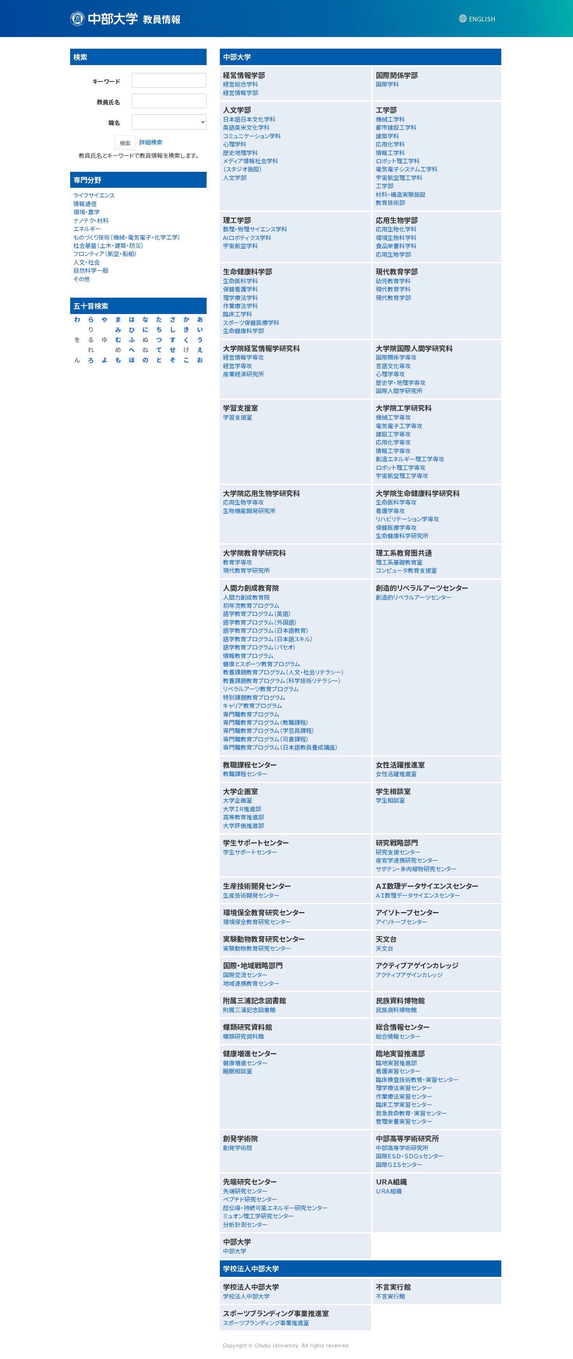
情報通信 (85, 203)
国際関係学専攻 (396, 357)
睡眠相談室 (237, 1071)
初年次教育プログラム (251, 605)
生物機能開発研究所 (249, 511)
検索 (125, 143)
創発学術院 (237, 1148)
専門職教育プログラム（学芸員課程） (269, 730)
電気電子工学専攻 (399, 426)
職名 (114, 122)
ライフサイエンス (94, 195)
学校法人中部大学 (246, 1296)
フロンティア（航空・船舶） (105, 253)
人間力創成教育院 (246, 597)
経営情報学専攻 (243, 357)
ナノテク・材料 (91, 220)
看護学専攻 (390, 511)
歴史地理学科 (240, 152)
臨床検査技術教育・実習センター (417, 1079)
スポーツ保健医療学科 (251, 322)
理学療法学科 (240, 297)
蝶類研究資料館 (243, 1036)
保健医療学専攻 (396, 527)
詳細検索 (151, 142)
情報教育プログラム (248, 655)
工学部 (384, 186)
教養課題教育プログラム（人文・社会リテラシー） (284, 672)
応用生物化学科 (396, 229)
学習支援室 (237, 417)
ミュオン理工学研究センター (258, 1216)
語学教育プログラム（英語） (257, 613)
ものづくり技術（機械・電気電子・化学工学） (127, 237)
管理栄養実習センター (404, 1121)
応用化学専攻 (393, 442)
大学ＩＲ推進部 (242, 809)
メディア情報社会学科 (250, 161)
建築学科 (387, 136)
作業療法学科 (240, 306)
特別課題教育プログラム (254, 697)
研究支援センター (398, 852)
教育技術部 (390, 202)
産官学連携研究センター (407, 860)
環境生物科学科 (396, 237)
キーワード (106, 81)
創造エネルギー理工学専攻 (410, 459)
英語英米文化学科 (246, 127)
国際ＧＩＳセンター (399, 1164)
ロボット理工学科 (398, 161)
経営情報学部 (240, 92)
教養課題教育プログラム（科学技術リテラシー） (282, 680)
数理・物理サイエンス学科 (255, 229)
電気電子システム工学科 (407, 169)
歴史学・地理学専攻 (401, 382)
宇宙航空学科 (240, 246)
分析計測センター (245, 1224)
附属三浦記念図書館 (249, 1010)
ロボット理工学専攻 (401, 467)
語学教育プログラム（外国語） (260, 622)
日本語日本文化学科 (249, 119)
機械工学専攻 (393, 417)
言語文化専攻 (393, 366)
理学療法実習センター (404, 1088)
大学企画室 (237, 800)
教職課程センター (245, 774)
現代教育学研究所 (246, 570)
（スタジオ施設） (242, 169)
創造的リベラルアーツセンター (414, 597)
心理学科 (234, 144)
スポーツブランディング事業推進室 (266, 1322)
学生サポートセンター (250, 852)
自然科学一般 (90, 270)
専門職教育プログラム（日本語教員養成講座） (280, 747)
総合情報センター (398, 1036)
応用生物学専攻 (243, 502)
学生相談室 (390, 800)
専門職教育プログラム (251, 714)
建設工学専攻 (393, 434)
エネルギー (87, 228)
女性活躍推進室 (396, 774)
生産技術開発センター (251, 895)
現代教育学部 (393, 297)
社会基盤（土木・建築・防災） (108, 245)
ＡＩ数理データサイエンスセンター (418, 895)
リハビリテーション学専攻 (407, 519)
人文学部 (234, 177)
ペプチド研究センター (250, 1199)
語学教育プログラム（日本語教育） (266, 630)
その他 (81, 279)
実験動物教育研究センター (257, 948)
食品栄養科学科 (396, 246)
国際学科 (387, 84)
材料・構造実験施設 (401, 194)
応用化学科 (390, 144)
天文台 (384, 948)
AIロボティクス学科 (247, 237)
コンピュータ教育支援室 (406, 570)
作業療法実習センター (404, 1096)
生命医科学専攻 (396, 502)
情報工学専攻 (393, 451)
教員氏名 (108, 102)
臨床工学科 (237, 314)
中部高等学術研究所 (402, 1148)
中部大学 (234, 1251)
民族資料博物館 (396, 1010)
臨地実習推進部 (396, 1063)
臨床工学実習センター (404, 1104)
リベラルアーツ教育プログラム (261, 689)
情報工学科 (390, 152)
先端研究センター (245, 1191)
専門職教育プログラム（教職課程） (266, 722)
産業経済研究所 (243, 374)
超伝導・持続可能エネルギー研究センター (275, 1208)
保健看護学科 (240, 289)
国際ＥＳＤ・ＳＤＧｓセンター (410, 1156)
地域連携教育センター (251, 983)
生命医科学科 (240, 281)
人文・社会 (86, 262)
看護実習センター (398, 1071)
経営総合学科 (240, 84)
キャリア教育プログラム (252, 705)
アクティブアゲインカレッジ (409, 975)
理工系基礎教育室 (399, 562)
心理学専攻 (390, 374)
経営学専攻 (237, 366)
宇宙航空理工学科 (399, 177)
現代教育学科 (393, 289)
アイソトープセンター (402, 922)
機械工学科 (390, 119)
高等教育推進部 (243, 817)
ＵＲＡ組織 (389, 1191)
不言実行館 (390, 1296)
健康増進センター (245, 1063)
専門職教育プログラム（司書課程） (266, 739)
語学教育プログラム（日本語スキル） (268, 639)
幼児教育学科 (393, 281)
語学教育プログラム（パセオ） (259, 647)
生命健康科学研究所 (402, 535)
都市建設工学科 (396, 127)
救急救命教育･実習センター (411, 1113)
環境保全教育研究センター (257, 922)
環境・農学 (86, 212)
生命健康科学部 (243, 331)
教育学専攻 (237, 562)
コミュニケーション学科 (252, 136)
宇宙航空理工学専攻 (402, 475)
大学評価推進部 (243, 825)
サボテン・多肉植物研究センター (416, 869)
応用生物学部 (393, 254)
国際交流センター (245, 975)
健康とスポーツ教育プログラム (261, 664)
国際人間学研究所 (399, 391)
